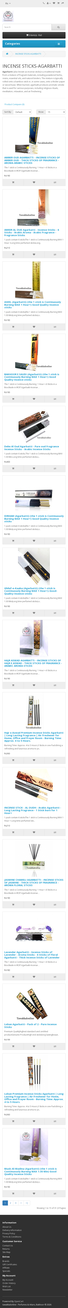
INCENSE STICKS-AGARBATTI (28, 53)
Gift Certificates (9, 1264)
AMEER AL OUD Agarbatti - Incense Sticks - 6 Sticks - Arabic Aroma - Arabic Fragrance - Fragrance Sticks (31, 232)
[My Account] (49, 3)
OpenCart (18, 1301)
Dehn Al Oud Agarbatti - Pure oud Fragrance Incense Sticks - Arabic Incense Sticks (31, 448)
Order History (9, 1283)
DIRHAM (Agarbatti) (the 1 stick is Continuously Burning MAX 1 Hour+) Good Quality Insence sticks (34, 518)
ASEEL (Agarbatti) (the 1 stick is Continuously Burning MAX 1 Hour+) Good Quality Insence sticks (32, 304)
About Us (6, 1227)
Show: (41, 112)
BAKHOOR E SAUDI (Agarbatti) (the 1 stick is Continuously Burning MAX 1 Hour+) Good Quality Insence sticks (31, 377)
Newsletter (7, 1289)
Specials (6, 1271)
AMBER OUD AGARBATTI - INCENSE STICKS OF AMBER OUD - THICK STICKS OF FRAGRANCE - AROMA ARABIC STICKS (32, 160)
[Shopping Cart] (58, 3)
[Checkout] (63, 3)
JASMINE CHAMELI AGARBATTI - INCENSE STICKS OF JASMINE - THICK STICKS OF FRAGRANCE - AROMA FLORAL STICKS (33, 882)
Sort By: (7, 112)
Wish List (6, 1286)
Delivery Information (12, 1230)
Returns (6, 1248)
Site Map (6, 1252)
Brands (5, 1261)
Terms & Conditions (11, 1236)
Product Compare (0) (14, 104)
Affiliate (6, 1267)
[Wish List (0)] (54, 3)
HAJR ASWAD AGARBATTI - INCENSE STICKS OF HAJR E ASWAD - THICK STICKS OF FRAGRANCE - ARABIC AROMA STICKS (33, 663)
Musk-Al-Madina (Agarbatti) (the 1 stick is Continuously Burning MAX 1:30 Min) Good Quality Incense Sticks (30, 1171)
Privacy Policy (8, 1233)
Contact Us (7, 1245)
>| (27, 1203)
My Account (7, 1279)
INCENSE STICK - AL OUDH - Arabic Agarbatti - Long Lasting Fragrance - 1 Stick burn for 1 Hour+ (32, 810)
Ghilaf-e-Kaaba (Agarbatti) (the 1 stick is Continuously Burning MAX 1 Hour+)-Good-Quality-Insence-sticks (30, 591)
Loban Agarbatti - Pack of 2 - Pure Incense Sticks (30, 1026)
